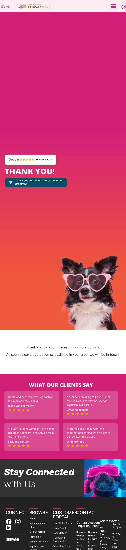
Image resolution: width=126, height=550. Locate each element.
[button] (113, 6)
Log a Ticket (59, 528)
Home (32, 518)
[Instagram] (18, 522)
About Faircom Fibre (37, 525)
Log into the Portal (62, 523)
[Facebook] (9, 522)
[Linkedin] (9, 527)
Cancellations (60, 533)
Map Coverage (37, 531)
